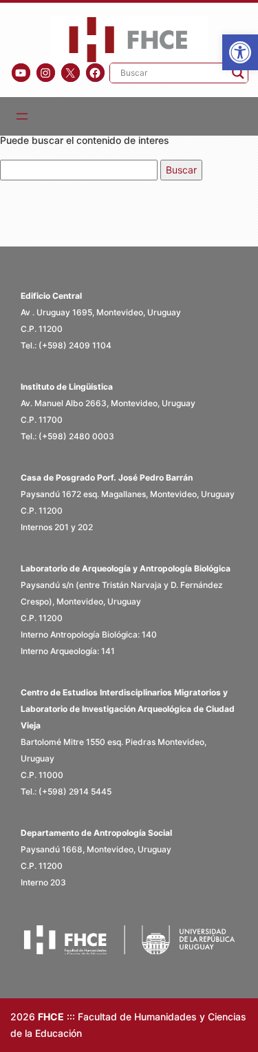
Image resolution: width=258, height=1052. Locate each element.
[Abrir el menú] (22, 116)
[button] (240, 52)
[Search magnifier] (238, 73)
